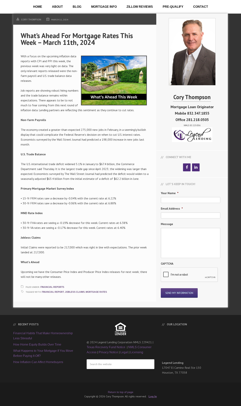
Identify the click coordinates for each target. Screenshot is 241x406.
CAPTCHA (167, 263)
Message (167, 224)
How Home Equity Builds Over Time (37, 344)
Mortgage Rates (96, 292)
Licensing (136, 352)
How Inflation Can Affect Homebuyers (38, 362)
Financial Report (53, 292)
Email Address (172, 208)
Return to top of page (120, 392)
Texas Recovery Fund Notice (106, 347)
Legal (124, 352)
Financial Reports (52, 287)
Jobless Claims (75, 292)
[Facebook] (187, 167)
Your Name (169, 193)
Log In (153, 396)
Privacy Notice (108, 352)
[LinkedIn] (196, 167)
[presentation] (189, 274)
